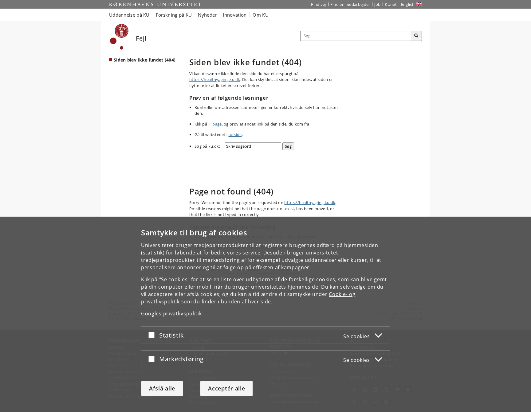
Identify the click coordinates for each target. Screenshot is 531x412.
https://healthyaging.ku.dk (214, 79)
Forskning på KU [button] (174, 15)
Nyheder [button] (207, 15)
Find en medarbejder (350, 4)
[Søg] (416, 36)
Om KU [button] (261, 15)
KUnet (391, 4)
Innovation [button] (234, 15)
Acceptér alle (226, 388)
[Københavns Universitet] (119, 37)
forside (235, 134)
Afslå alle (162, 388)
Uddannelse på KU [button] (129, 15)
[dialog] (265, 314)
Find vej (318, 4)
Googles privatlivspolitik (171, 313)
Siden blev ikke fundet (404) (144, 60)
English (408, 4)
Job (377, 4)
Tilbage (215, 124)
